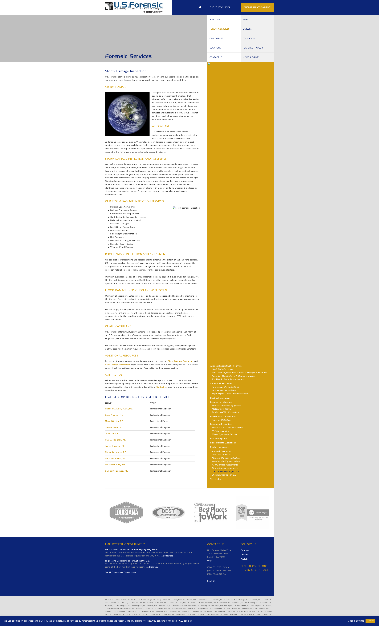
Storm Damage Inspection (226, 472)
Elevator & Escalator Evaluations (227, 428)
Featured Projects (253, 48)
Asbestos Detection (221, 420)
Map (209, 561)
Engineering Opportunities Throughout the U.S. (127, 561)
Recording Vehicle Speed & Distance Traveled (233, 376)
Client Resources (220, 7)
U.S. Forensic (136, 5)
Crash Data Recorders (222, 369)
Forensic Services (219, 29)
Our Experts (216, 38)
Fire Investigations (219, 439)
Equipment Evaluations (221, 424)
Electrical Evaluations (220, 398)
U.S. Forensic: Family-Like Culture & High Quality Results (131, 550)
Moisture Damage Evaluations (226, 458)
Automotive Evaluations (221, 384)
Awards (247, 19)
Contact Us (215, 57)
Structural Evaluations (220, 451)
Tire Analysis (216, 479)
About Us (214, 19)
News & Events (251, 57)
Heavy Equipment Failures (224, 434)
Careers (247, 29)
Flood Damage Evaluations (180, 361)
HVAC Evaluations (220, 431)
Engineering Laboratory (221, 402)
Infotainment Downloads (224, 390)
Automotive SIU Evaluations (225, 387)
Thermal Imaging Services (224, 475)
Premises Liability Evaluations (226, 461)
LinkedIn (245, 555)
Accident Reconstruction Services (226, 366)
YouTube (244, 559)
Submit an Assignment (257, 7)
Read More (168, 556)
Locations (215, 48)
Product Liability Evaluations (225, 412)
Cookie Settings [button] (356, 621)
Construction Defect (222, 455)
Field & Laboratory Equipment (226, 406)
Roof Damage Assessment (117, 365)
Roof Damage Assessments (225, 465)
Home (200, 7)
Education (249, 38)
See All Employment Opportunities (120, 572)
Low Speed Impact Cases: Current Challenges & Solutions (239, 373)
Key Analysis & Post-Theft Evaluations (230, 394)
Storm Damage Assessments (225, 468)
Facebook (245, 550)
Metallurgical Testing (221, 409)
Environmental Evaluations (223, 417)
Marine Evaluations (219, 447)
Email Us (211, 581)
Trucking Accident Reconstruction (228, 379)
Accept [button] (370, 621)
